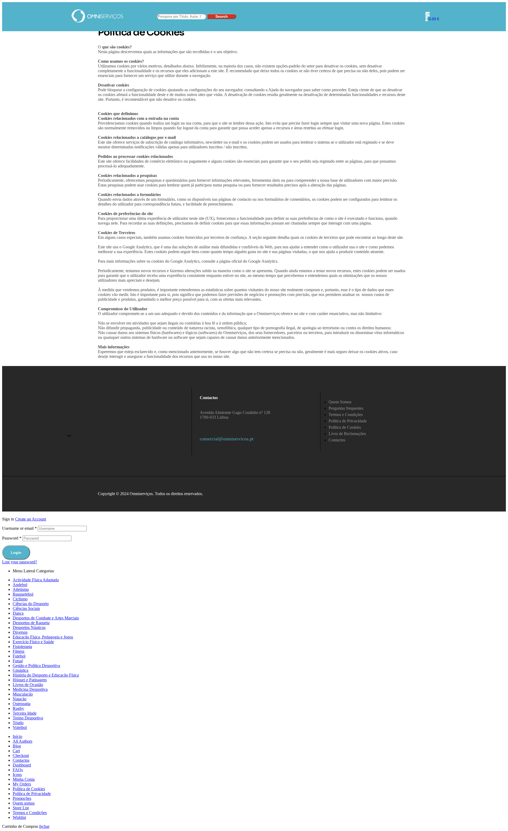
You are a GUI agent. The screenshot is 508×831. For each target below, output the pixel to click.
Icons (17, 774)
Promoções (22, 798)
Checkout (21, 755)
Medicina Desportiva (30, 689)
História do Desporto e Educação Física (46, 675)
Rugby (18, 708)
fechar (44, 826)
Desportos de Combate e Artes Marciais (46, 618)
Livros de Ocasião (28, 684)
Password (11, 538)
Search (221, 16)
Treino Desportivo (28, 718)
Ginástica (20, 670)
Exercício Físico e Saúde (33, 642)
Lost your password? (19, 562)
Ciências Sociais (26, 608)
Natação (19, 699)
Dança (18, 613)
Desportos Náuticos (29, 627)
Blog (17, 746)
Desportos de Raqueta (31, 622)
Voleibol (20, 727)
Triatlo (18, 722)
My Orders (22, 784)
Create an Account (30, 519)
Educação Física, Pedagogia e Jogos (43, 637)
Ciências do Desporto (31, 603)
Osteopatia (21, 703)
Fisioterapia (22, 646)
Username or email (19, 528)
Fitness (18, 651)
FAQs (18, 770)
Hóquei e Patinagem (30, 680)
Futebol (19, 656)
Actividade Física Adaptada (36, 580)
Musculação (23, 694)
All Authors (22, 741)
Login (16, 552)
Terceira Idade (25, 713)
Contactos (21, 760)
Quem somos (24, 803)
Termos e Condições (30, 812)
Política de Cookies (29, 789)
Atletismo (21, 589)
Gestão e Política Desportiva (36, 665)
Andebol (20, 584)
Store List (21, 808)
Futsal (18, 661)
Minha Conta (24, 779)
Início (17, 736)
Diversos (20, 632)
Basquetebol (23, 594)
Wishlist (19, 817)
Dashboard (22, 765)
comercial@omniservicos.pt (226, 438)
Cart (16, 750)
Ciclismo (20, 599)
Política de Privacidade (32, 793)
